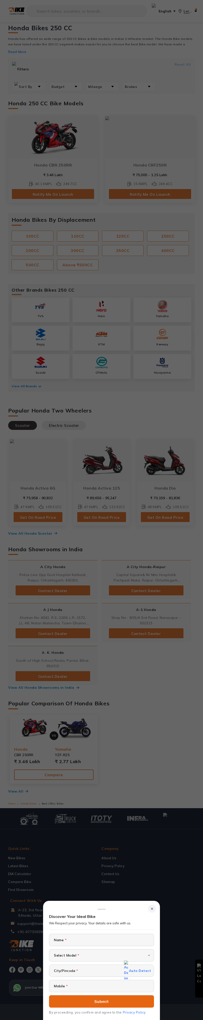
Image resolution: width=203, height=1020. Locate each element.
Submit (101, 1001)
